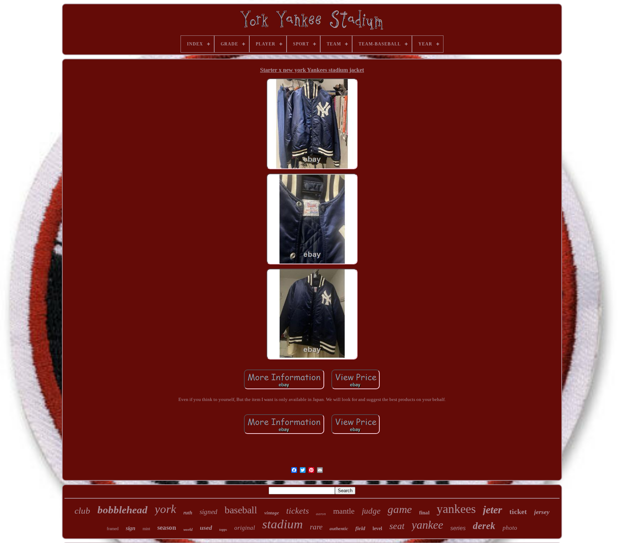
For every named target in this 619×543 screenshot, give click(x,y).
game (400, 509)
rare (316, 527)
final (424, 512)
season (166, 527)
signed (208, 511)
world (188, 529)
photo (510, 527)
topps (223, 530)
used (206, 527)
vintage (271, 512)
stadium (282, 524)
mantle (344, 511)
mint (146, 528)
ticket (518, 511)
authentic (339, 528)
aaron (321, 514)
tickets (297, 510)
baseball (241, 509)
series (458, 528)
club (82, 510)
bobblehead (122, 509)
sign (130, 528)
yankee (427, 524)
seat (396, 526)
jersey (542, 511)
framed (113, 528)
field (360, 528)
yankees (456, 508)
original (244, 527)
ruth (187, 512)
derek (484, 525)
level (377, 528)
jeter (492, 509)
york (165, 509)
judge (371, 511)
